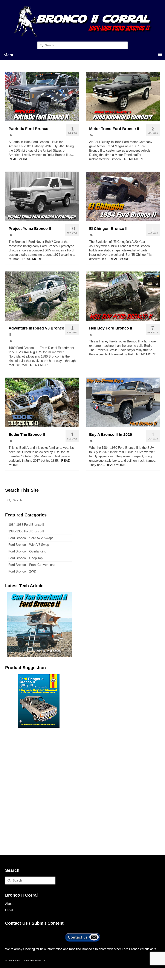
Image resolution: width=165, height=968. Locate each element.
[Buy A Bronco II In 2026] (123, 402)
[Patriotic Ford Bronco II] (42, 96)
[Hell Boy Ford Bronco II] (123, 296)
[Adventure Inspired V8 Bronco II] (42, 296)
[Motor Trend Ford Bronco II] (123, 96)
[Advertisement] (38, 761)
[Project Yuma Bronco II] (42, 196)
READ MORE (18, 159)
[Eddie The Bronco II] (42, 402)
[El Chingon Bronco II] (123, 196)
